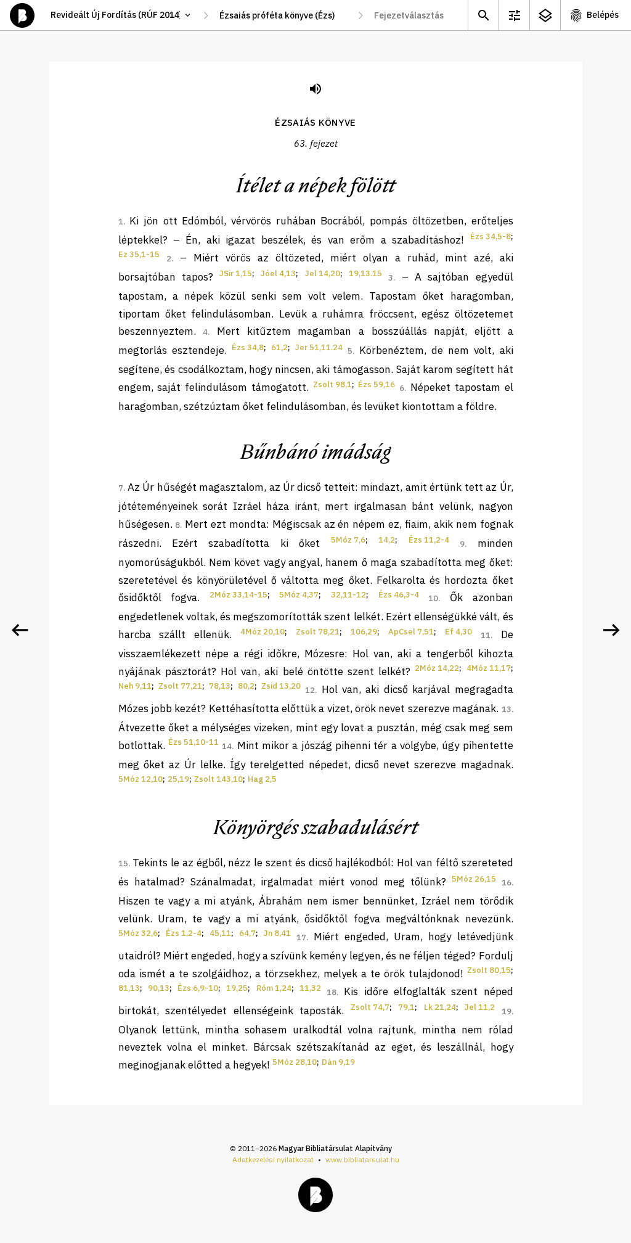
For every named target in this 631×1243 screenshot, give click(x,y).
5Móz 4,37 (299, 594)
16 (506, 882)
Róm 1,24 (273, 988)
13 (506, 709)
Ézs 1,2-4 (184, 933)
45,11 (220, 933)
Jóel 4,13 (278, 273)
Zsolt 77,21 (180, 686)
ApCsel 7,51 (411, 631)
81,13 (129, 988)
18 (331, 992)
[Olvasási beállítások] (514, 15)
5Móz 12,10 (140, 779)
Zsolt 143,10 (218, 779)
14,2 (386, 540)
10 (433, 598)
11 (486, 635)
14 (227, 746)
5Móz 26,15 (474, 879)
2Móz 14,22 (437, 668)
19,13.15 (365, 273)
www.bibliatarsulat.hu (362, 1159)
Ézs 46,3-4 (398, 594)
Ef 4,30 (458, 631)
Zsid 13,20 (281, 686)
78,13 (219, 686)
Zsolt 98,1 (332, 384)
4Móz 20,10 (262, 631)
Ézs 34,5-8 (490, 236)
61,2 (279, 347)
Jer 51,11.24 (319, 347)
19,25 (237, 988)
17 (301, 937)
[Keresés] (483, 15)
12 (310, 690)
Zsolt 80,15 (489, 970)
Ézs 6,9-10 (197, 988)
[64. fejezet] (611, 630)
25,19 (178, 779)
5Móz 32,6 (138, 933)
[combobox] (283, 15)
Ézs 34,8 (248, 347)
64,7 (247, 933)
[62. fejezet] (19, 630)
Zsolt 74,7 (370, 1007)
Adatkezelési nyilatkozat (273, 1159)
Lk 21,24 (440, 1007)
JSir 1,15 (235, 273)
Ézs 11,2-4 (429, 540)
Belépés (603, 14)
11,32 (310, 988)
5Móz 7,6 (348, 540)
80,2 (246, 686)
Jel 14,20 (322, 273)
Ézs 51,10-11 (193, 742)
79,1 (406, 1007)
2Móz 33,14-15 (238, 594)
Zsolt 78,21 (318, 631)
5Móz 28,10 (294, 1062)
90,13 (158, 988)
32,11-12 (348, 594)
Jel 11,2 (480, 1007)
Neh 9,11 (135, 686)
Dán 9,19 (338, 1062)
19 (506, 1011)
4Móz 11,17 (488, 668)
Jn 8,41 (277, 933)
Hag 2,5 (262, 779)
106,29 (364, 631)
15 (123, 863)
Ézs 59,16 (376, 384)
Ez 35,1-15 (139, 254)
